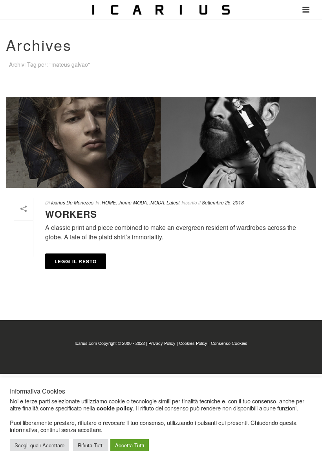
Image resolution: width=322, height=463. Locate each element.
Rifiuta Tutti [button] (91, 445)
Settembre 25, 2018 (223, 202)
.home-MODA (132, 202)
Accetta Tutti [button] (129, 445)
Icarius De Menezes (72, 202)
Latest (172, 202)
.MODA (156, 202)
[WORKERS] (161, 142)
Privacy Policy (162, 343)
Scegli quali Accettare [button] (39, 445)
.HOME (108, 202)
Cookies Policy (193, 343)
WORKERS (71, 214)
